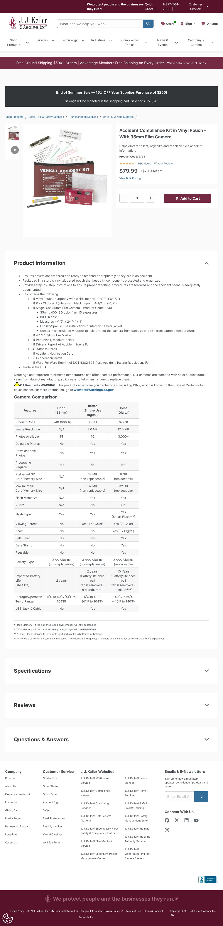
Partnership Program (17, 826)
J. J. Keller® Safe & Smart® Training (136, 806)
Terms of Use (133, 911)
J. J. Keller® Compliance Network (95, 793)
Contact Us (50, 778)
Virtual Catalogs (52, 834)
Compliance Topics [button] (129, 42)
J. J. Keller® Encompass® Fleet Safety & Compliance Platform (99, 831)
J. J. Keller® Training (137, 828)
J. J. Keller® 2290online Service (95, 781)
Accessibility (86, 917)
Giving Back (12, 810)
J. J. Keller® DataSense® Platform (96, 818)
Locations (11, 834)
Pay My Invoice (53, 826)
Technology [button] (69, 40)
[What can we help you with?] (148, 24)
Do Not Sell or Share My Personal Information (52, 911)
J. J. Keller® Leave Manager (136, 781)
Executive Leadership (18, 794)
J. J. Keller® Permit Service (136, 793)
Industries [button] (98, 40)
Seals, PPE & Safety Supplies (46, 116)
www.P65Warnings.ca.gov (94, 390)
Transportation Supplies (83, 116)
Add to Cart (190, 198)
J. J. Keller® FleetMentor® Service (96, 844)
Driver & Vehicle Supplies (118, 116)
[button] (111, 62)
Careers (10, 842)
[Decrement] (123, 198)
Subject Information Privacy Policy (102, 911)
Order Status (50, 786)
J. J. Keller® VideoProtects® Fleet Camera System (137, 854)
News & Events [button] (162, 42)
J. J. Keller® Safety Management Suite (136, 818)
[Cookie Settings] (7, 918)
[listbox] (12, 165)
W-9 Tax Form (51, 842)
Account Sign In (52, 802)
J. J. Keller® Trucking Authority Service (137, 839)
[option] (12, 132)
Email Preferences (54, 818)
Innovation (11, 802)
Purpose (10, 778)
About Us (10, 786)
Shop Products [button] (13, 42)
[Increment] (150, 198)
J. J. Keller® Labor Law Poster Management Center (99, 856)
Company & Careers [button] (196, 42)
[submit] (201, 796)
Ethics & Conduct (153, 911)
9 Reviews (144, 163)
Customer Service (195, 6)
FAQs (46, 810)
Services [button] (41, 40)
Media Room (12, 818)
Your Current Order (209, 24)
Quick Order (50, 794)
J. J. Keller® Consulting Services (95, 806)
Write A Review (163, 163)
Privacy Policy (16, 911)
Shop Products (14, 116)
